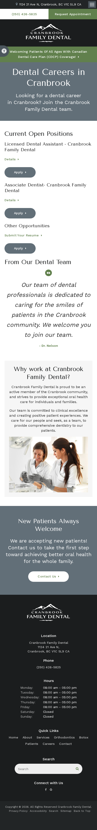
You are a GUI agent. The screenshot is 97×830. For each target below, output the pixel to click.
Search (53, 811)
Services (43, 737)
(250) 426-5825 (49, 667)
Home (13, 737)
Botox (83, 737)
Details (10, 159)
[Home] (48, 33)
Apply (18, 172)
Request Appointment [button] (73, 14)
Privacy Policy (18, 811)
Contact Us (47, 576)
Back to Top (82, 811)
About (27, 737)
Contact (65, 744)
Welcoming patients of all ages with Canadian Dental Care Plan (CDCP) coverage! (48, 54)
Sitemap (66, 811)
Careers (49, 744)
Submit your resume (22, 235)
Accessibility (38, 811)
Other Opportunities (27, 225)
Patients (31, 744)
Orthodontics (64, 737)
